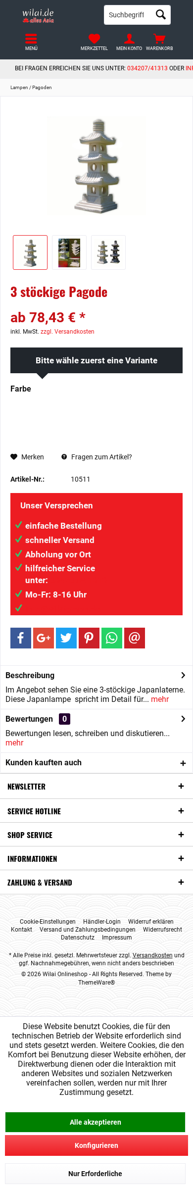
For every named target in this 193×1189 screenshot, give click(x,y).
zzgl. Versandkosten (68, 331)
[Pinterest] (89, 638)
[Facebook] (20, 638)
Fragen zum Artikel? (101, 457)
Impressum (117, 937)
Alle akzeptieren (95, 1122)
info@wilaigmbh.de (62, 609)
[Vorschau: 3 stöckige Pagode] (69, 252)
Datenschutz (78, 937)
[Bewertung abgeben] (96, 304)
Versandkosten (153, 955)
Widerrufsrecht (162, 929)
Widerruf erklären (151, 921)
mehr (159, 699)
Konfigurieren (96, 1145)
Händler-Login (102, 921)
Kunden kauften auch (43, 762)
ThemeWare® (96, 982)
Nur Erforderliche (95, 1174)
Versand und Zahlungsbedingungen (88, 929)
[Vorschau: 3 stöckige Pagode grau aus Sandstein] (30, 252)
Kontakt (21, 929)
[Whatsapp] (111, 638)
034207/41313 (147, 68)
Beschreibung (29, 675)
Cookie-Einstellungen (48, 921)
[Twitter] (66, 638)
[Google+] (43, 638)
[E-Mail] (134, 638)
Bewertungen (29, 719)
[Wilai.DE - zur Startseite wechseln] (55, 15)
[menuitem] (159, 42)
